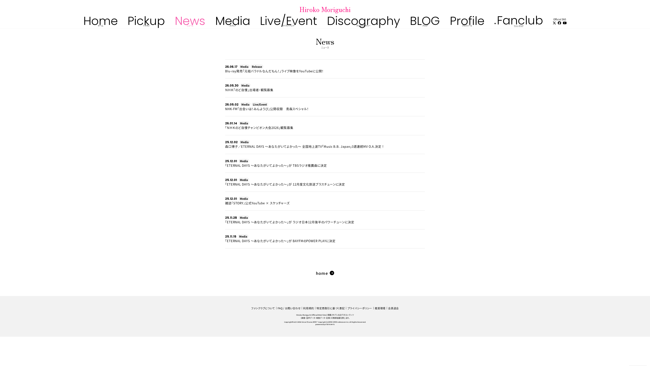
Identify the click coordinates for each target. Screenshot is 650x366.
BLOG (425, 23)
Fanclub (520, 23)
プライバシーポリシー (360, 308)
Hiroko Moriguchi (325, 9)
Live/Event (288, 23)
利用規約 (308, 308)
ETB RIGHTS (329, 324)
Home (100, 23)
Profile (467, 23)
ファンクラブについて (263, 308)
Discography (363, 23)
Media (232, 23)
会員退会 (393, 308)
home (322, 273)
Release (257, 67)
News (190, 23)
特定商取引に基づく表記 (331, 308)
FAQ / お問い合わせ (289, 308)
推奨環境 (380, 308)
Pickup (146, 23)
